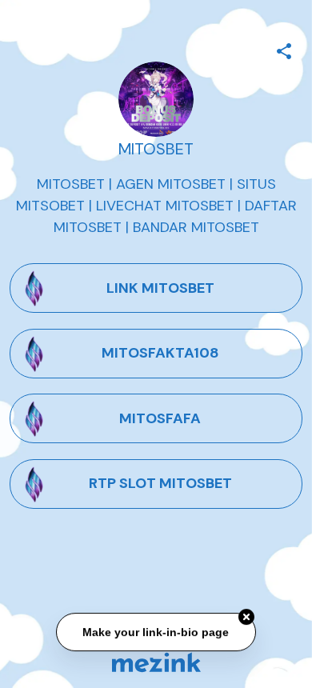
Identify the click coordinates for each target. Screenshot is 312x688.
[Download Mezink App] (156, 662)
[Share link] (284, 49)
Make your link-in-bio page (156, 632)
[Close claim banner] (246, 617)
